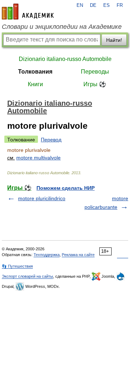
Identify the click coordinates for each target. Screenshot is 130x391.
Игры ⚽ (94, 84)
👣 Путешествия (17, 266)
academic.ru (28, 11)
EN (80, 5)
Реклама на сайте (78, 254)
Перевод (51, 139)
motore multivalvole (38, 158)
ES (106, 5)
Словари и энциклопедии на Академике (62, 26)
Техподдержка (47, 254)
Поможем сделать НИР (65, 188)
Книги (35, 84)
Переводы (95, 72)
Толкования (35, 72)
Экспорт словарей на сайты (27, 276)
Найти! (114, 40)
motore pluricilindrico (41, 198)
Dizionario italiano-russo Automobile (65, 59)
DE (93, 5)
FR (120, 5)
